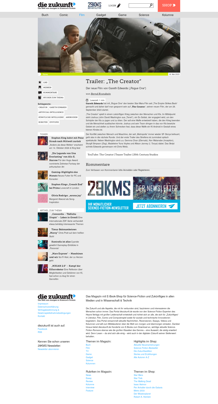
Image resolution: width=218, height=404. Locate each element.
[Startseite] (57, 5)
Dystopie (54, 122)
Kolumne (168, 15)
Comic (64, 15)
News (88, 374)
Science (144, 15)
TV (87, 350)
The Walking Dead (142, 381)
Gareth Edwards (58, 107)
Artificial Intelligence (51, 112)
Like (45, 83)
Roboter (43, 122)
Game (122, 15)
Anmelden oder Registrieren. (136, 169)
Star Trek (138, 378)
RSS (40, 332)
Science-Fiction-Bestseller (146, 347)
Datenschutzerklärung (48, 306)
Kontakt (41, 316)
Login (112, 6)
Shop (167, 5)
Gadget (101, 15)
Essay (89, 378)
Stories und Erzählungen (145, 354)
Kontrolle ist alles (61, 242)
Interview (90, 387)
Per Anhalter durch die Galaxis (148, 387)
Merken (47, 88)
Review (89, 381)
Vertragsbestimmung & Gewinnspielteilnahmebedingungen (54, 311)
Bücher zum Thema (53, 98)
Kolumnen (90, 363)
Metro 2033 (139, 390)
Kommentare (50, 93)
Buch (45, 15)
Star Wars (138, 374)
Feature (89, 390)
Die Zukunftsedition (143, 350)
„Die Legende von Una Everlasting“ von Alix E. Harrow (62, 156)
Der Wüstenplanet (142, 393)
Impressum (43, 303)
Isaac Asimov (140, 384)
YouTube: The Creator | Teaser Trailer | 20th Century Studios (123, 155)
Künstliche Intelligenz (51, 117)
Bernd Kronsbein (101, 94)
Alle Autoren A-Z (141, 357)
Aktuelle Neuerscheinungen (147, 344)
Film (82, 15)
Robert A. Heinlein (142, 396)
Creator (43, 107)
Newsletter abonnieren (48, 349)
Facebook (42, 328)
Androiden (71, 117)
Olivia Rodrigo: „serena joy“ (66, 196)
